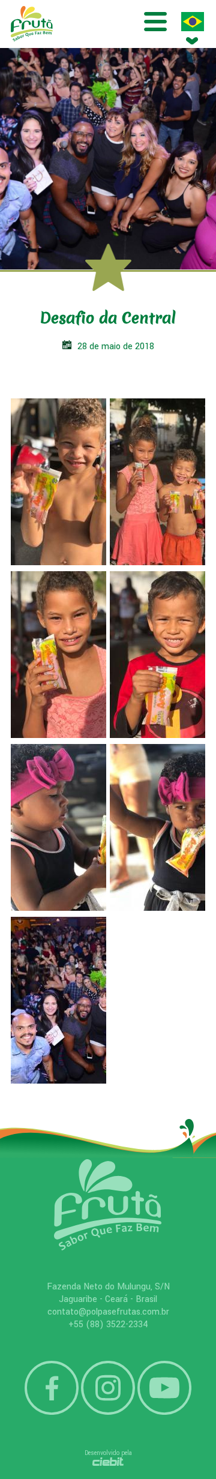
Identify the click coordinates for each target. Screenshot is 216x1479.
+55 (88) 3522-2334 (108, 1324)
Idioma (192, 21)
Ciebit (108, 1461)
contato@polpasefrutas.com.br (108, 1312)
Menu (155, 21)
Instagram (108, 1388)
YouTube (164, 1388)
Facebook (52, 1388)
